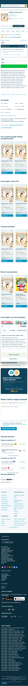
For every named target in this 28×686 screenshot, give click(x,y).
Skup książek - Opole (18, 638)
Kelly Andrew (4, 507)
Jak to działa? (4, 574)
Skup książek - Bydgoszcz (7, 648)
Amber (14, 115)
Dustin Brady (4, 503)
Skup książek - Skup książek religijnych (10, 665)
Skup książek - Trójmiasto (7, 632)
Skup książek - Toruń (19, 632)
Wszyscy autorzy (5, 554)
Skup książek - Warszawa (7, 631)
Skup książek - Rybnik (6, 637)
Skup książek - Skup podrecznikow (9, 651)
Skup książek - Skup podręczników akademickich (12, 657)
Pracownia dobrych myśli (18, 508)
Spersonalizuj (13, 358)
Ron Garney (4, 499)
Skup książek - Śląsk (6, 634)
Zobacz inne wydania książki (7, 28)
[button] (7, 542)
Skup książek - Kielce (6, 649)
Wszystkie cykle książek (7, 559)
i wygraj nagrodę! (12, 37)
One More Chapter (18, 504)
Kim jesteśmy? (4, 546)
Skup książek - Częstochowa (8, 646)
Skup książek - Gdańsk (17, 645)
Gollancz (16, 513)
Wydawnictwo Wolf (18, 506)
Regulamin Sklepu (5, 549)
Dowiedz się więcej (8, 385)
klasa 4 (3, 523)
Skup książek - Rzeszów (7, 627)
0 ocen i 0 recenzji (15, 34)
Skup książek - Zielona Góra (7, 629)
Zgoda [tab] (4, 330)
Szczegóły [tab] (12, 330)
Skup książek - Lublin (16, 640)
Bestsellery (4, 562)
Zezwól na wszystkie (14, 354)
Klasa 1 (3, 521)
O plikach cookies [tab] (21, 330)
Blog (2, 563)
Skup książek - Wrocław (19, 627)
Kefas (15, 498)
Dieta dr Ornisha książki (19, 519)
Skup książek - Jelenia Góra (7, 643)
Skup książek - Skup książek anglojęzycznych (12, 664)
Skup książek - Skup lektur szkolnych (10, 654)
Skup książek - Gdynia (6, 645)
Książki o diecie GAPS (19, 521)
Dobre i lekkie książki (6, 127)
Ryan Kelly (3, 495)
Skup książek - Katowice (18, 642)
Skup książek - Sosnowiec (7, 635)
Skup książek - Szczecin (17, 634)
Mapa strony (4, 553)
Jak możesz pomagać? (4, 578)
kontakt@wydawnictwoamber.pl (8, 121)
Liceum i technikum (5, 519)
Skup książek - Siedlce (19, 635)
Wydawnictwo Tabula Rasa (19, 496)
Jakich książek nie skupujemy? (5, 576)
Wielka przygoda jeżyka (12, 138)
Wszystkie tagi (4, 557)
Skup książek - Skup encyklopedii (9, 653)
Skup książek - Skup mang (7, 659)
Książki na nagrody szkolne (16, 125)
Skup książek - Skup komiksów (8, 660)
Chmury (16, 511)
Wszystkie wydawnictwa (7, 555)
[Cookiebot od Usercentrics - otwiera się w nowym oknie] (20, 326)
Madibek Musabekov (6, 505)
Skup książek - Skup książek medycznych (11, 662)
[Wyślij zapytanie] (26, 6)
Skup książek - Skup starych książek (9, 667)
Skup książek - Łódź (6, 640)
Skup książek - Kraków (6, 642)
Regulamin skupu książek (7, 550)
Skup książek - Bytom (21, 646)
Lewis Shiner (4, 497)
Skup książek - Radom (17, 637)
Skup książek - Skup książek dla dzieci (10, 656)
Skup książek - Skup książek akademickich (11, 668)
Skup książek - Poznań (6, 638)
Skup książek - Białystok (20, 648)
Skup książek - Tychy (19, 631)
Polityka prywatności (6, 551)
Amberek (10, 115)
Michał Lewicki (4, 501)
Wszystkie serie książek (7, 558)
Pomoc (3, 580)
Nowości (3, 586)
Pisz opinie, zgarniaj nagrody (8, 560)
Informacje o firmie (5, 548)
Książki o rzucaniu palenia (20, 523)
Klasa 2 (3, 525)
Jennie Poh (14, 181)
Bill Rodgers (4, 509)
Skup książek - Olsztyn (17, 649)
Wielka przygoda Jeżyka (6, 160)
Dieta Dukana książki (19, 525)
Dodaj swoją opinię (8, 428)
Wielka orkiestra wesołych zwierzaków (21, 295)
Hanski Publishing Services (18, 501)
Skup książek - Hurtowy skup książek (10, 670)
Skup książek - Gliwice (20, 643)
